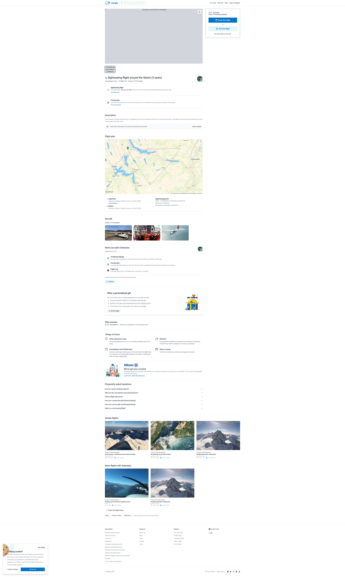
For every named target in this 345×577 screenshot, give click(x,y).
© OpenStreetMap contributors (194, 193)
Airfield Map (178, 535)
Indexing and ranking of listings (115, 550)
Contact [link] (111, 282)
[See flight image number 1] (110, 69)
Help (226, 3)
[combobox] (132, 3)
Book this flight (224, 20)
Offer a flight (178, 541)
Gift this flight (115, 311)
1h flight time (122, 81)
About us (142, 533)
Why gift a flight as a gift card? (222, 33)
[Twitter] (230, 571)
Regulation (108, 541)
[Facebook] (228, 571)
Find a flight (177, 544)
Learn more (122, 356)
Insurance (108, 538)
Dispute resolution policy (112, 553)
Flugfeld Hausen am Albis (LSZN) (130, 201)
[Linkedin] (236, 571)
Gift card (220, 3)
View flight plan (115, 92)
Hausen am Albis (116, 515)
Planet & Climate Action (112, 533)
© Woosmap (176, 193)
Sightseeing (127, 515)
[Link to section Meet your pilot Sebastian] (200, 81)
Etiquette (108, 558)
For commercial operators (113, 561)
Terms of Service (210, 571)
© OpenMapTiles (183, 193)
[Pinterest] (239, 571)
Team (141, 538)
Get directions (113, 203)
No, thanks (41, 547)
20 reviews (216, 12)
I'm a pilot (213, 3)
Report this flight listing (116, 510)
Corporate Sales (179, 538)
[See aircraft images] (118, 233)
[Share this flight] (199, 12)
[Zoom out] (200, 144)
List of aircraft (178, 533)
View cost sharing (116, 105)
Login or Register (234, 3)
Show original (196, 126)
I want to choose (12, 569)
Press (141, 544)
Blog (140, 535)
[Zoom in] (200, 141)
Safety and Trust (110, 535)
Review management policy (113, 547)
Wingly (107, 515)
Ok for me (33, 569)
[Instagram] (233, 571)
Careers (141, 541)
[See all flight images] (154, 36)
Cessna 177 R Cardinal (135, 81)
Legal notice (220, 571)
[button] (128, 148)
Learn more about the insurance (134, 376)
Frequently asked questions (113, 544)
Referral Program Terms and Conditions (117, 556)
